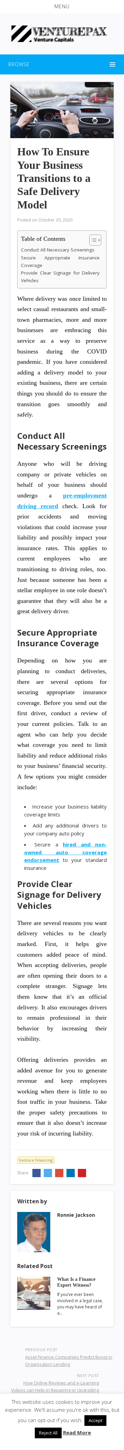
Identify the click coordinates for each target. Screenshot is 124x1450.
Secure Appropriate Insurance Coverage (60, 261)
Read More (77, 1432)
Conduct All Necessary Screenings (57, 250)
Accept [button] (95, 1420)
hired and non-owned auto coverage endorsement (65, 852)
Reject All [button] (48, 1433)
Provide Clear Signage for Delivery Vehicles (60, 277)
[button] (62, 6)
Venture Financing (36, 1160)
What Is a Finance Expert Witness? (76, 1282)
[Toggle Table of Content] (92, 240)
